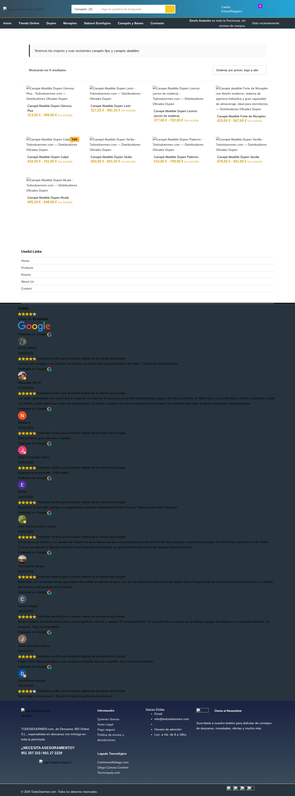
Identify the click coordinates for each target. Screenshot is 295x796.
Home (25, 261)
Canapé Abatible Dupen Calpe (48, 157)
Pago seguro (106, 729)
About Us (27, 281)
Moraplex (70, 23)
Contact (26, 288)
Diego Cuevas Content (112, 767)
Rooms (26, 274)
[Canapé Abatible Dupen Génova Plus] (52, 93)
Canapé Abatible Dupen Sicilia (111, 157)
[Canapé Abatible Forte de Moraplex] (242, 98)
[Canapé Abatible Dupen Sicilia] (116, 144)
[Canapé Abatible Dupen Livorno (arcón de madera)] (179, 96)
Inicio (7, 23)
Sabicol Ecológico (97, 23)
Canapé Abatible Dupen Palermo (176, 157)
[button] (85, 9)
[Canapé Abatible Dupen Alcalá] (52, 185)
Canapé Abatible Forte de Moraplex (241, 116)
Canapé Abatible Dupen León (111, 106)
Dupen (51, 23)
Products (27, 267)
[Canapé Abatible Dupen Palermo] (179, 144)
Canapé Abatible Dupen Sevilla (238, 157)
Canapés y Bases (130, 23)
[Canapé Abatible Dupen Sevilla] (242, 144)
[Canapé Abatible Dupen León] (116, 93)
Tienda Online (29, 23)
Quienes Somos (108, 719)
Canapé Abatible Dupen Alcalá (48, 197)
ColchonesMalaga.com (113, 762)
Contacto (157, 23)
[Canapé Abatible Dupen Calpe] (52, 144)
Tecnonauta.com (108, 772)
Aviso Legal (105, 724)
